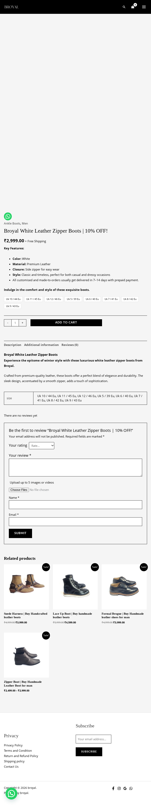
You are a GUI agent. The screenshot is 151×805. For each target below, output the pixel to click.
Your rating (18, 445)
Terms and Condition (18, 750)
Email (14, 515)
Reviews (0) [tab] (70, 345)
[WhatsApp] (131, 788)
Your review (20, 455)
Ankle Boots (12, 223)
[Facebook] (113, 788)
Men (25, 223)
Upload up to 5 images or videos (32, 482)
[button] (124, 7)
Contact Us (11, 766)
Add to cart (66, 322)
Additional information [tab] (41, 345)
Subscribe (89, 752)
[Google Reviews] (125, 788)
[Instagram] (119, 788)
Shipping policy (14, 761)
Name (14, 498)
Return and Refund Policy (21, 756)
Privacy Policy (13, 745)
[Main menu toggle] (144, 7)
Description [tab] (12, 345)
